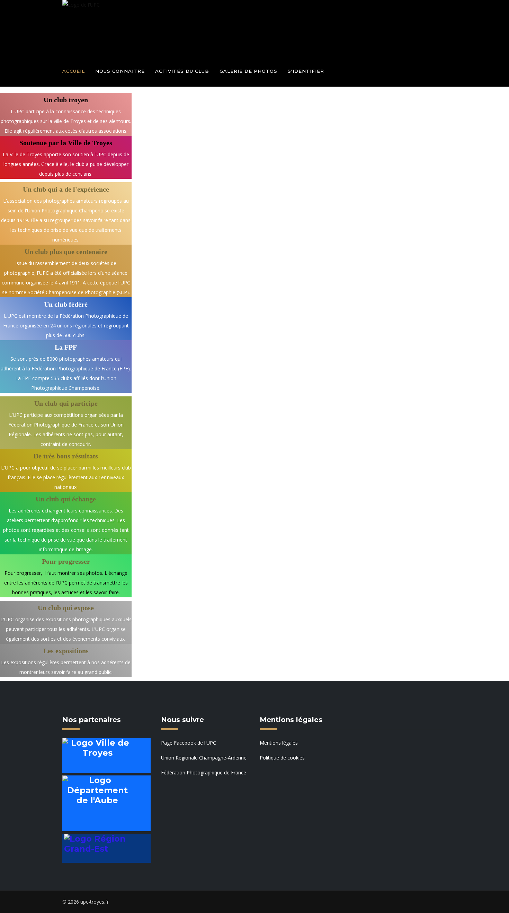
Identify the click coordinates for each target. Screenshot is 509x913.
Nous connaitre (120, 71)
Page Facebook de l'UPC (188, 742)
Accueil (73, 71)
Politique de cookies (282, 757)
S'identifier (306, 71)
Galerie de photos (248, 71)
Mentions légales (279, 742)
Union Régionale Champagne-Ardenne (204, 757)
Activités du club (182, 71)
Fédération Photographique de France (203, 772)
